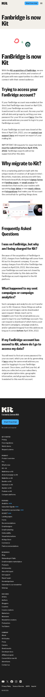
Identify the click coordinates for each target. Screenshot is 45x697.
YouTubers (5, 626)
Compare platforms (9, 494)
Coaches (5, 607)
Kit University (6, 568)
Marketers (5, 613)
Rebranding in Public (9, 558)
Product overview (8, 458)
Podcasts (5, 565)
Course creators (8, 610)
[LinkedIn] (20, 682)
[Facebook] (11, 682)
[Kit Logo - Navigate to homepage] (5, 3)
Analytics (5, 503)
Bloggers (5, 603)
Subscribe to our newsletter (12, 585)
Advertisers (6, 661)
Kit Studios (6, 638)
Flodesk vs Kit (7, 491)
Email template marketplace (12, 562)
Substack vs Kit (7, 485)
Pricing (4, 440)
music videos (34, 188)
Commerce (6, 543)
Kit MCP (5, 513)
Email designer (7, 526)
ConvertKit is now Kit (9, 658)
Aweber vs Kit (7, 488)
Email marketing (7, 530)
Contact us (6, 665)
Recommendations (9, 523)
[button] (41, 3)
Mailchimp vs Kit (7, 471)
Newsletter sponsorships (11, 510)
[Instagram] (16, 682)
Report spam (6, 578)
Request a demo (8, 449)
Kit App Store (6, 540)
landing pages (11, 182)
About (4, 635)
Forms (4, 520)
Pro (3, 462)
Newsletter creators (9, 620)
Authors (5, 600)
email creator (28, 182)
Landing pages (7, 516)
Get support (6, 575)
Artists (4, 597)
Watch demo (6, 446)
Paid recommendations (10, 546)
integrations (11, 191)
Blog (3, 555)
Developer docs (7, 652)
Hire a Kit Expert (7, 571)
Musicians (5, 616)
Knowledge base (8, 581)
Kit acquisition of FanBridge (23, 70)
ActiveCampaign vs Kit (10, 475)
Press (4, 642)
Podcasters (6, 623)
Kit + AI (4, 468)
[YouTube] (3, 682)
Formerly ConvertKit (10, 414)
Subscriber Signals (8, 507)
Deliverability (6, 533)
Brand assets (6, 648)
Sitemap (5, 588)
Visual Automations (9, 536)
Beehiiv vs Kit (6, 481)
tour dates (16, 188)
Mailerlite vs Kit (7, 478)
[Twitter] (7, 682)
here (31, 117)
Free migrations (7, 443)
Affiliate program (8, 655)
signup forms (36, 180)
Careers (5, 645)
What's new (6, 465)
